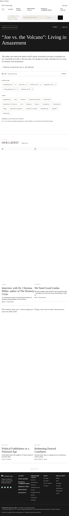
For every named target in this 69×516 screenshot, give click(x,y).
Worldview (6, 113)
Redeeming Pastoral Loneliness (45, 450)
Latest (10, 9)
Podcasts (22, 492)
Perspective (56, 104)
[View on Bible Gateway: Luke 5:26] (27, 84)
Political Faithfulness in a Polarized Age (15, 450)
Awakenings (7, 99)
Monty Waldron (8, 301)
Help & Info (60, 476)
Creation (23, 99)
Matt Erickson (40, 297)
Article (4, 445)
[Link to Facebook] (5, 487)
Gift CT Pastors (48, 483)
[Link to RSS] (11, 487)
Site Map (58, 483)
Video (4, 284)
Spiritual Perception (16, 108)
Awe (15, 99)
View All (25, 143)
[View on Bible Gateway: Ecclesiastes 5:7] (15, 84)
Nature (37, 104)
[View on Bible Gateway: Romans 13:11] (41, 84)
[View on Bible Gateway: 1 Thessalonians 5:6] (18, 89)
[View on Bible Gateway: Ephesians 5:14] (55, 84)
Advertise (19, 512)
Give (36, 512)
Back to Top (34, 469)
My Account (59, 488)
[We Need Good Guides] (50, 215)
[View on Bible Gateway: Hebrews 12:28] (32, 89)
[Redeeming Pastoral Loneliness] (50, 375)
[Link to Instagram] (8, 487)
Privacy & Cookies (7, 512)
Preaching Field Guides (35, 489)
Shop (46, 476)
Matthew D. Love (40, 459)
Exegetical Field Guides (35, 494)
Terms (14, 512)
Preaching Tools (35, 476)
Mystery (29, 104)
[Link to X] (2, 487)
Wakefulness (45, 108)
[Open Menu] (3, 9)
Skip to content (4, 1)
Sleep (5, 108)
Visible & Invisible (31, 108)
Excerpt (37, 284)
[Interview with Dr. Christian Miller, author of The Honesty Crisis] (18, 215)
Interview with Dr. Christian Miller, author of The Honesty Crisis (18, 291)
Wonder (54, 108)
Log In (58, 493)
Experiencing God (34, 99)
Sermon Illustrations (34, 481)
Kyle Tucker (6, 459)
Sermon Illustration (10, 27)
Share (55, 27)
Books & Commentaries (24, 482)
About (57, 478)
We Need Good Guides (46, 288)
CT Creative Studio (28, 512)
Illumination (47, 99)
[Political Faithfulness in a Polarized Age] (18, 375)
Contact (58, 485)
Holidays (33, 500)
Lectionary (34, 497)
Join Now (64, 5)
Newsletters (23, 486)
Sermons (33, 485)
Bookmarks (59, 490)
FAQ (57, 480)
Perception (46, 104)
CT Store (46, 485)
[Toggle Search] (60, 17)
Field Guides (23, 479)
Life (22, 104)
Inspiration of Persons (10, 104)
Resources (22, 489)
